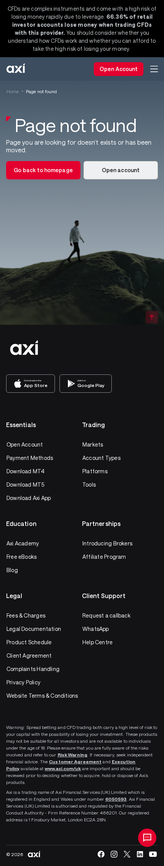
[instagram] (114, 854)
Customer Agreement (75, 761)
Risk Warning (73, 754)
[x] (127, 854)
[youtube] (153, 854)
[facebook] (101, 854)
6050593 (116, 798)
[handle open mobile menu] (154, 69)
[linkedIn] (140, 854)
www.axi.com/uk (63, 768)
